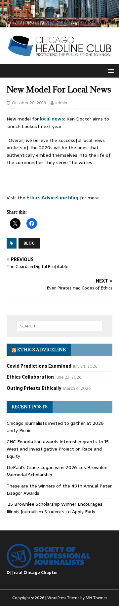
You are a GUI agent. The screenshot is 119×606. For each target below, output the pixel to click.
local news (51, 118)
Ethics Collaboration (30, 377)
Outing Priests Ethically (34, 388)
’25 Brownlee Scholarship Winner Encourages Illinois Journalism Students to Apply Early (54, 507)
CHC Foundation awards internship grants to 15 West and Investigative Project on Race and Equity (58, 449)
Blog (29, 243)
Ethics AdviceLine (41, 350)
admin (61, 102)
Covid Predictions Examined (39, 366)
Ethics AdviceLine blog (52, 197)
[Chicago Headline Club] (59, 23)
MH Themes (96, 597)
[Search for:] (59, 326)
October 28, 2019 (29, 102)
